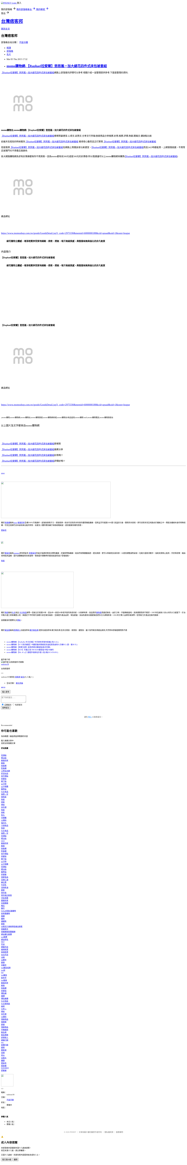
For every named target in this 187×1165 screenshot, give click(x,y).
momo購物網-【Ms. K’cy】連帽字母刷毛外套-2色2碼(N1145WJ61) (32, 652)
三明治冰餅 (5, 771)
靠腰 (3, 916)
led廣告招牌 (6, 968)
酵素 (3, 890)
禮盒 (19, 620)
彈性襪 (3, 993)
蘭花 (3, 908)
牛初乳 (3, 885)
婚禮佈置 (4, 949)
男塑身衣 (32, 553)
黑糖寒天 (4, 929)
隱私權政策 (108, 1132)
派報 (3, 957)
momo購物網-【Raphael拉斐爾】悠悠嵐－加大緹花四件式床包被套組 (57, 66)
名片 (9, 54)
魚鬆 (3, 561)
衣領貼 (3, 755)
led (2, 972)
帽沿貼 (3, 758)
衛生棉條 (4, 1035)
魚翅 (3, 828)
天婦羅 (3, 818)
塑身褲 (3, 1066)
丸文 (13, 612)
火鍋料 (3, 820)
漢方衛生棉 (34, 630)
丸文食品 (23, 612)
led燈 (3, 970)
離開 (15, 1160)
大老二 (3, 1009)
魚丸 (3, 815)
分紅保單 (4, 898)
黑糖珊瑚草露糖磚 (8, 932)
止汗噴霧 (4, 786)
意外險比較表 (6, 895)
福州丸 (3, 823)
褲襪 (3, 996)
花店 (3, 944)
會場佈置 (4, 952)
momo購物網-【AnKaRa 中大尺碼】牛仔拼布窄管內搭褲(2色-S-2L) (32, 642)
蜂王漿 (3, 882)
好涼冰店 (4, 773)
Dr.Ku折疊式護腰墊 (8, 911)
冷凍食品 (4, 825)
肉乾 (3, 812)
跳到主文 (5, 29)
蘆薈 (3, 1047)
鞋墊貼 (3, 789)
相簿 (9, 48)
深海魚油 (4, 887)
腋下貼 (3, 781)
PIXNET (73, 1132)
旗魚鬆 (99, 612)
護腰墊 (3, 921)
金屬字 (3, 965)
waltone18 (5, 664)
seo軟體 (4, 937)
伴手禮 (3, 807)
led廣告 (4, 975)
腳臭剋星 (21, 523)
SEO (2, 942)
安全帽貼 (4, 776)
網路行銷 (4, 1040)
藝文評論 (19, 683)
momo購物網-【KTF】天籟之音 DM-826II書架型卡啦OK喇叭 (30, 650)
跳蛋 (3, 1024)
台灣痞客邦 (12, 21)
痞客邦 (17, 677)
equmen (16, 553)
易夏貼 (3, 779)
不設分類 (23, 42)
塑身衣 (3, 530)
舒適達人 (17, 630)
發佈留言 (5, 708)
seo (2, 1042)
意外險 (3, 893)
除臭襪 (7, 523)
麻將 (3, 1006)
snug (3, 473)
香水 (3, 1055)
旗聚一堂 (4, 794)
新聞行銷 (4, 1045)
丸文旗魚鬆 (5, 1004)
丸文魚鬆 (4, 1001)
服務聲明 (119, 1132)
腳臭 (3, 763)
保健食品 (4, 877)
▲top (3, 687)
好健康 (3, 874)
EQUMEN (5, 1068)
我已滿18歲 (6, 1160)
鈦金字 (3, 978)
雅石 (3, 906)
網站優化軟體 (6, 934)
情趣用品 (4, 1019)
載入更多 (5, 692)
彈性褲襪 (4, 998)
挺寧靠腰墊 (5, 913)
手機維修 (4, 1030)
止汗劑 (3, 784)
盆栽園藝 (4, 903)
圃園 (3, 1060)
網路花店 (4, 947)
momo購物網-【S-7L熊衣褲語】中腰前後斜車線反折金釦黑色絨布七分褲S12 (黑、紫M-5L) (42, 644)
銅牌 (3, 962)
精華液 (3, 1050)
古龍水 (3, 1058)
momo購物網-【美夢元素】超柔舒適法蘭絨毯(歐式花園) (28, 647)
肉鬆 (3, 802)
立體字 (3, 960)
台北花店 (4, 955)
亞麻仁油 (4, 880)
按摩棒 (3, 1022)
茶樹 (3, 1053)
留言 (22, 677)
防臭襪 (3, 768)
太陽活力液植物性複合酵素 (11, 926)
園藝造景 (4, 900)
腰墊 (3, 919)
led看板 (4, 980)
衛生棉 (7, 630)
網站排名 (4, 939)
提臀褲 (3, 1070)
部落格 (10, 51)
